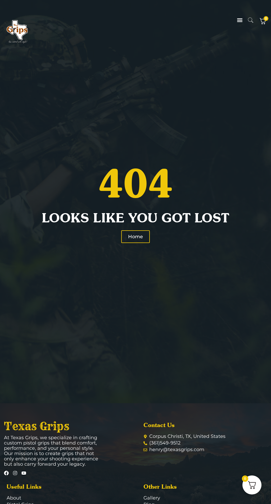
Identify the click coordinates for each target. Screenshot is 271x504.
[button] (240, 20)
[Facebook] (6, 473)
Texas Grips (36, 426)
